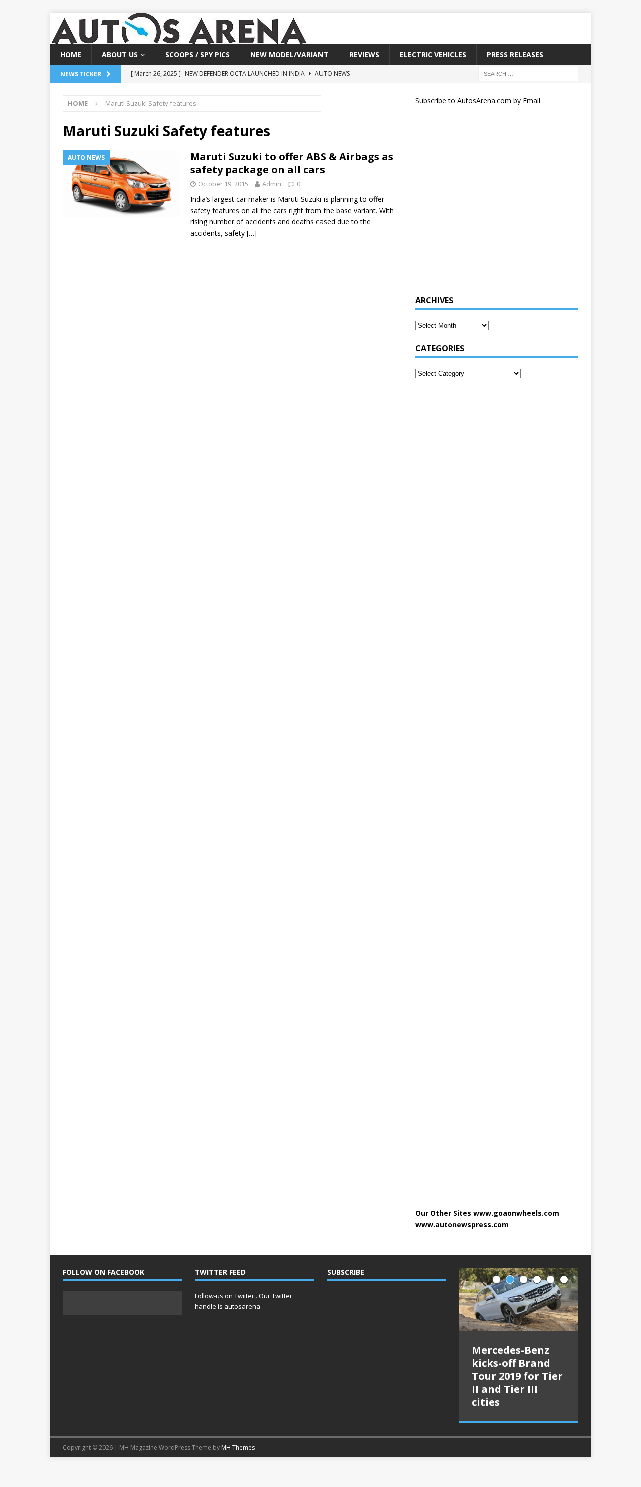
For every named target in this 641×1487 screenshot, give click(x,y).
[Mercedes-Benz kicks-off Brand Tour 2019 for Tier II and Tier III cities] (518, 1299)
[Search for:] (528, 73)
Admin (271, 183)
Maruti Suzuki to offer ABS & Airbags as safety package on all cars (291, 163)
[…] (252, 233)
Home (70, 54)
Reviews (364, 54)
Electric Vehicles (433, 54)
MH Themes (238, 1446)
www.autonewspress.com (462, 1224)
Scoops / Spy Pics (197, 54)
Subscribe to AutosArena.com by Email (477, 100)
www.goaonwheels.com (516, 1213)
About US (120, 54)
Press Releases (515, 54)
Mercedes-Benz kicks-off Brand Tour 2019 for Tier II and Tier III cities (517, 1376)
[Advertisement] (490, 204)
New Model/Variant (289, 54)
